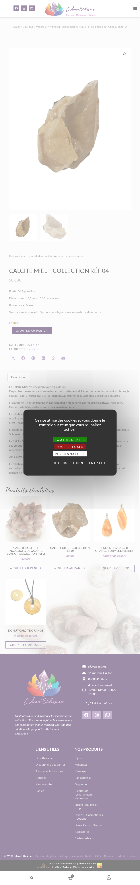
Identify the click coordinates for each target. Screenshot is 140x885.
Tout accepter (70, 439)
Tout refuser (70, 446)
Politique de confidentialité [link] (71, 462)
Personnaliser (70, 454)
